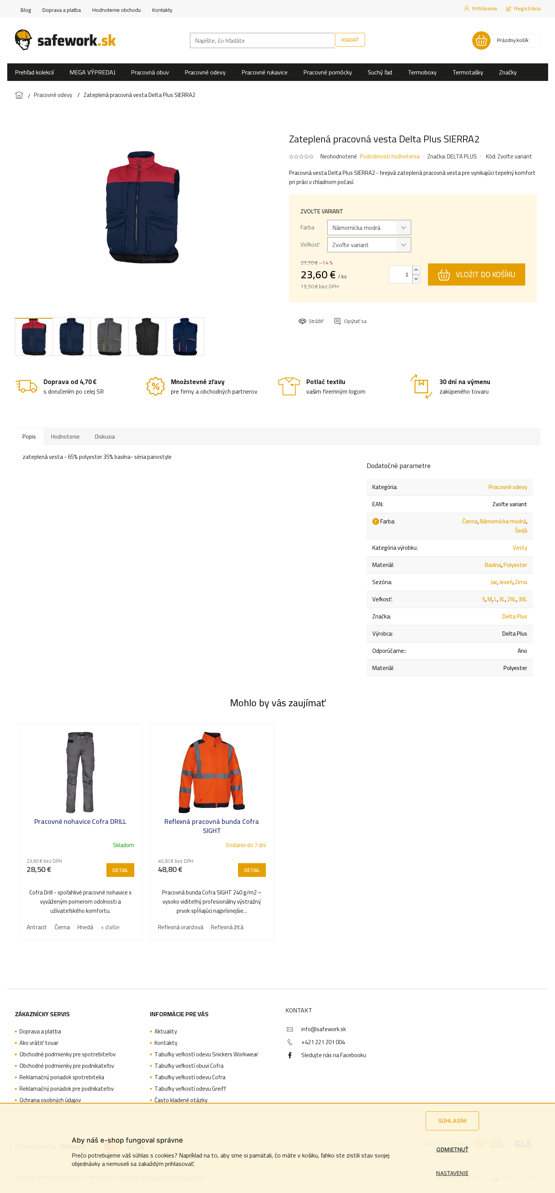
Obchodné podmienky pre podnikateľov (66, 1065)
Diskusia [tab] (105, 436)
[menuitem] (34, 72)
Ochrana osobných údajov (50, 1100)
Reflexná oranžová (180, 927)
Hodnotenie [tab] (65, 436)
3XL (522, 599)
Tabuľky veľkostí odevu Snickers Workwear (206, 1054)
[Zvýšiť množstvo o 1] (416, 270)
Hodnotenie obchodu (116, 10)
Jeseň (506, 582)
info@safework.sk (323, 1029)
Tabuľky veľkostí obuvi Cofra (189, 1065)
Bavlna (493, 564)
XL (502, 599)
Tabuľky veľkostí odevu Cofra (189, 1077)
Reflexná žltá (227, 927)
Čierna (470, 521)
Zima (521, 582)
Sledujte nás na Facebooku (333, 1055)
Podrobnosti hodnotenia (390, 156)
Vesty (520, 547)
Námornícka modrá (503, 521)
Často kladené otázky (181, 1100)
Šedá (521, 530)
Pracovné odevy (508, 486)
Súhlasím (452, 1120)
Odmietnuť (452, 1149)
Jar (494, 582)
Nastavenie (452, 1173)
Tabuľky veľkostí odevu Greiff (190, 1088)
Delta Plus (514, 616)
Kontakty (162, 10)
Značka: (452, 156)
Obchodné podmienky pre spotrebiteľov (67, 1054)
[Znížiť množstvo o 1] (416, 278)
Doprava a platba (61, 10)
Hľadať (350, 39)
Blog (26, 10)
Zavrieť (351, 314)
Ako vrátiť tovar (38, 1043)
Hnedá (85, 927)
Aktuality (165, 1031)
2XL (511, 599)
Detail (120, 870)
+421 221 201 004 (323, 1042)
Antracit (37, 927)
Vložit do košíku (485, 274)
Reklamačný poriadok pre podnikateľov (66, 1088)
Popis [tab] (29, 436)
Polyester (515, 564)
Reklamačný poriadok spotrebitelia (61, 1077)
